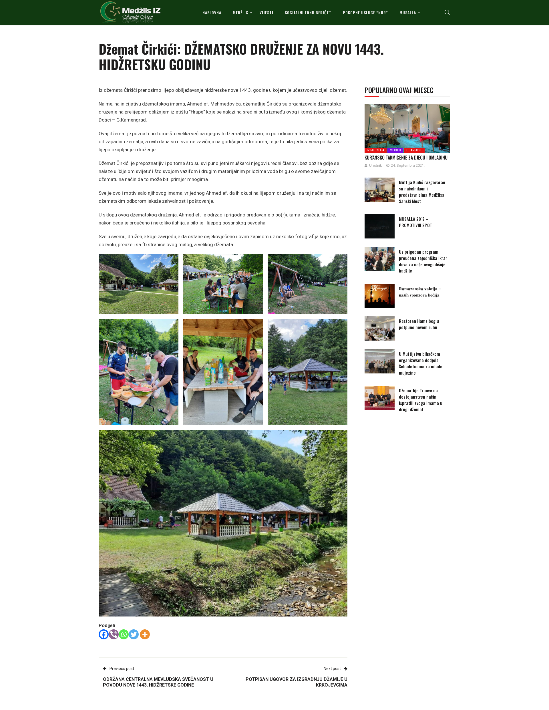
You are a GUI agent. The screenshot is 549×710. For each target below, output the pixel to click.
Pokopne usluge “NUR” (365, 12)
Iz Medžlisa (375, 150)
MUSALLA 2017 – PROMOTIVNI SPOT (415, 222)
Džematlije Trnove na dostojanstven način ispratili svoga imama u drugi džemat (420, 399)
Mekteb (395, 150)
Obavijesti (414, 150)
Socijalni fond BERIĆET (308, 12)
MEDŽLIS (240, 12)
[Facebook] (104, 634)
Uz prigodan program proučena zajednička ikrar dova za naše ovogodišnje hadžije (423, 261)
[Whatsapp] (124, 634)
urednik (375, 165)
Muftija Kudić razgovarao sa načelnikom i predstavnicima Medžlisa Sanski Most (422, 191)
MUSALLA (407, 12)
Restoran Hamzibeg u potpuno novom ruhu (419, 324)
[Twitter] (134, 634)
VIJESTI (266, 12)
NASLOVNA (211, 12)
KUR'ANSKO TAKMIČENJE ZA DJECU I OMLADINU (406, 157)
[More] (145, 634)
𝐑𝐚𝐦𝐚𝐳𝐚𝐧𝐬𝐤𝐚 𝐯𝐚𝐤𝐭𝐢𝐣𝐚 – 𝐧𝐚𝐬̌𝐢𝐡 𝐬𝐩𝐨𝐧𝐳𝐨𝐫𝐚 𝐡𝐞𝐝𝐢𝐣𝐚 (420, 291)
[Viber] (114, 634)
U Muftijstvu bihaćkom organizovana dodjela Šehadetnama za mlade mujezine (420, 363)
